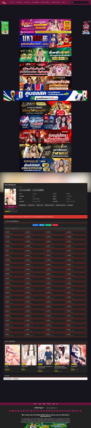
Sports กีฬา (70, 205)
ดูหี (57, 403)
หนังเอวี (39, 403)
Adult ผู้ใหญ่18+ (22, 205)
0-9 (13, 410)
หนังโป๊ (53, 403)
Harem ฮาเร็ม (40, 205)
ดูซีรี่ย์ (44, 403)
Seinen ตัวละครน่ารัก (60, 205)
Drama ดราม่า (31, 205)
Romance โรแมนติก (49, 205)
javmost (35, 403)
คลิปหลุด (48, 403)
